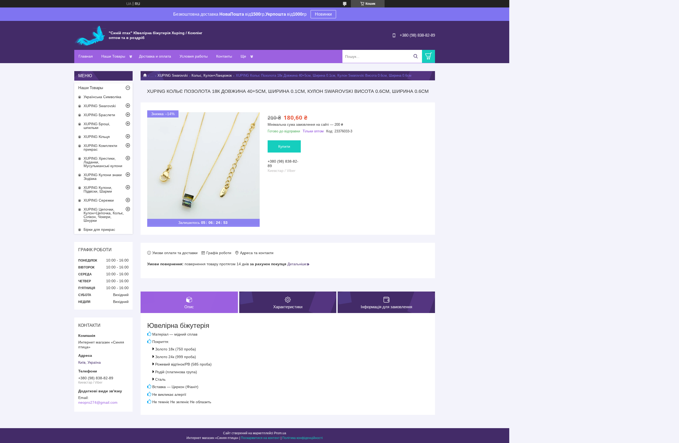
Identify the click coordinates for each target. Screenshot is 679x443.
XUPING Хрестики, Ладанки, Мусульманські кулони (103, 162)
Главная (86, 56)
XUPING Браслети (99, 115)
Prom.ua (280, 433)
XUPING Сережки (99, 200)
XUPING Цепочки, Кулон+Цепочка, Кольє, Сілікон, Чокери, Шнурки (104, 215)
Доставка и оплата (155, 56)
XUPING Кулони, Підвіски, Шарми (98, 189)
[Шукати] (415, 56)
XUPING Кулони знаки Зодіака (103, 177)
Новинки (323, 14)
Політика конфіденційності (302, 438)
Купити (284, 146)
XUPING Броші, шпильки (97, 126)
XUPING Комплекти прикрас (100, 147)
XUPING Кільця (97, 136)
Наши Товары (113, 56)
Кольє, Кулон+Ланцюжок (211, 75)
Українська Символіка (102, 97)
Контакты (224, 56)
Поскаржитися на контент (260, 438)
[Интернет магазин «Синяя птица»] (90, 35)
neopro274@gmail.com (97, 402)
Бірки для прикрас (99, 229)
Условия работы (194, 56)
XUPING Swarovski (173, 75)
